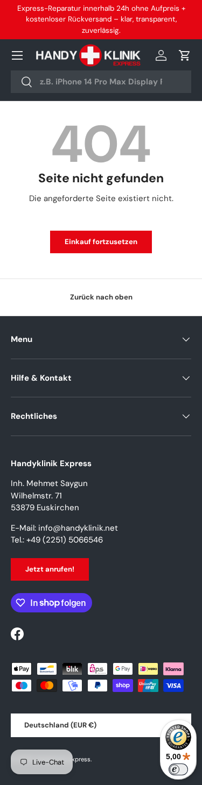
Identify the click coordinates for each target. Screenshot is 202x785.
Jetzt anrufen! (49, 569)
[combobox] (101, 81)
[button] (185, 55)
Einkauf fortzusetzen (101, 241)
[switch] (178, 769)
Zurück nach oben (101, 297)
